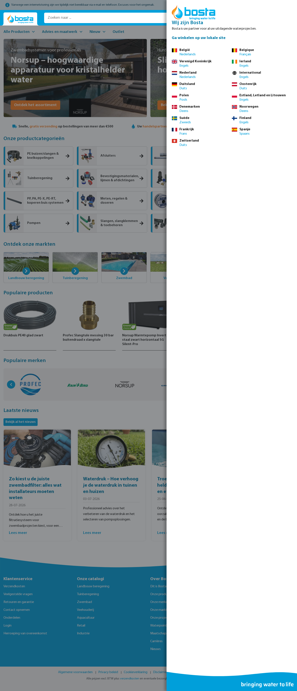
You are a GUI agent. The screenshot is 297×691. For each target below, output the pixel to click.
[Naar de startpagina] (20, 19)
